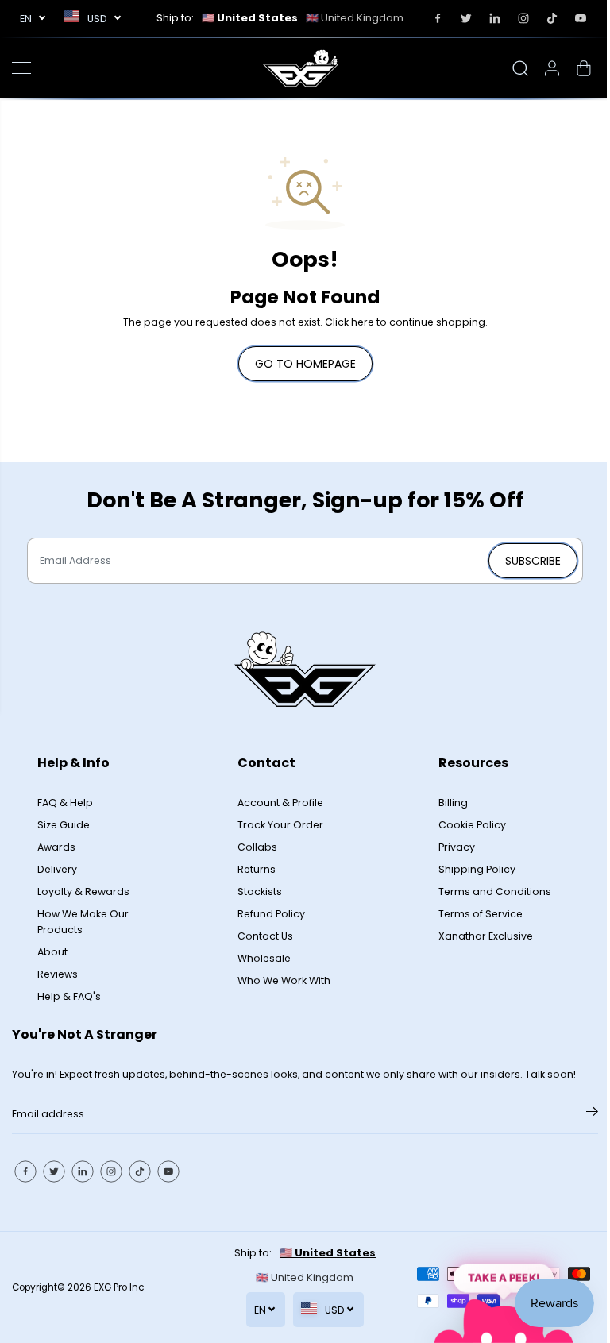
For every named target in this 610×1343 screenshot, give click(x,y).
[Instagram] (523, 18)
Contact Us (265, 936)
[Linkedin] (494, 18)
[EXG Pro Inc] (301, 68)
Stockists (259, 891)
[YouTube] (580, 18)
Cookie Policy (472, 825)
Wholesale (264, 958)
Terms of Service (480, 913)
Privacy (456, 847)
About (52, 952)
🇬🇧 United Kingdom (354, 17)
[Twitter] (466, 18)
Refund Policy (271, 913)
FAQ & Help (65, 802)
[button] (21, 68)
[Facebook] (437, 18)
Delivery (57, 869)
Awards (56, 847)
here (362, 322)
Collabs (257, 847)
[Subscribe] (592, 1114)
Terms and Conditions (494, 891)
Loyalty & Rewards (83, 891)
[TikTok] (552, 18)
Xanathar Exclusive (485, 936)
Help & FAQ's (69, 996)
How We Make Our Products (83, 921)
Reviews (57, 974)
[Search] (520, 68)
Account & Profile (280, 802)
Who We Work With (283, 980)
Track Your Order (280, 825)
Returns (256, 869)
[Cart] (583, 68)
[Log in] (552, 68)
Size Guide (63, 825)
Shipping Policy (476, 869)
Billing (453, 802)
